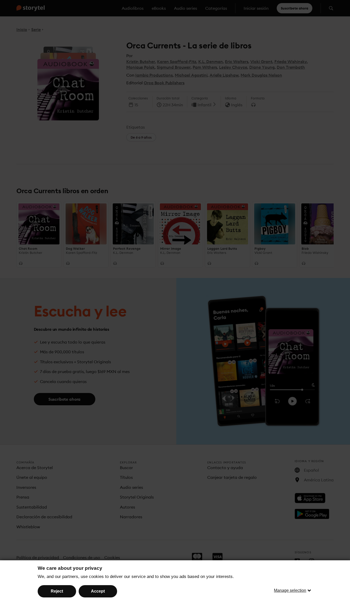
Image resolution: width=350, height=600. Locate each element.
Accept (98, 591)
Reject (57, 591)
